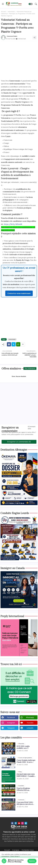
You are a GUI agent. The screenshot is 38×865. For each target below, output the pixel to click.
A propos (15, 850)
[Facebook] (9, 344)
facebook (11, 717)
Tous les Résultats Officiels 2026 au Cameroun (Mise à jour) (25, 789)
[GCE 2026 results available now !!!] (8, 748)
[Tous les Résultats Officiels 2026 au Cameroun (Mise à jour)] (8, 790)
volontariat (11, 11)
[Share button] (23, 344)
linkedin (30, 728)
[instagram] (22, 823)
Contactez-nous (28, 850)
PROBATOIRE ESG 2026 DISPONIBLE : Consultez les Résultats (26, 775)
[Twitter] (14, 344)
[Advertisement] (19, 60)
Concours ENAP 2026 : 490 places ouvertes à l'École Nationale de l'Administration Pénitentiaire (25, 803)
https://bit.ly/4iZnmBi (13, 224)
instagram (11, 723)
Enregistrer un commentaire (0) (19, 442)
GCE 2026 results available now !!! (23, 747)
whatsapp (30, 717)
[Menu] (3, 4)
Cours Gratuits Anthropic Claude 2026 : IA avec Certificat (26, 761)
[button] (30, 4)
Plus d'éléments (30, 368)
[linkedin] (15, 823)
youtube (30, 723)
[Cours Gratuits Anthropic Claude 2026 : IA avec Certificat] (8, 762)
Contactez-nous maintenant (19, 293)
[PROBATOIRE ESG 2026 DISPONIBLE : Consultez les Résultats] (8, 776)
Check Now (14, 856)
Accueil (3, 11)
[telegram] (25, 823)
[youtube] (19, 823)
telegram (11, 728)
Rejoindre (32, 861)
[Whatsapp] (18, 344)
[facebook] (12, 823)
